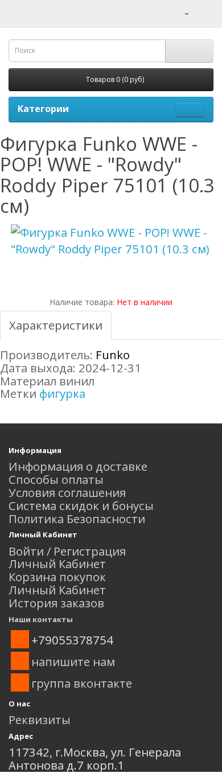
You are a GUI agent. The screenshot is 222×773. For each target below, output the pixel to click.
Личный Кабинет (57, 563)
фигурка (62, 393)
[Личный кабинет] (179, 12)
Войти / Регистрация (67, 551)
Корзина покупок (57, 577)
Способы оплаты (56, 479)
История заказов (56, 603)
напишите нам (73, 661)
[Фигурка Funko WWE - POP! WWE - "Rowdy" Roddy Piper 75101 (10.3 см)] (111, 241)
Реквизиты (40, 719)
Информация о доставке (78, 466)
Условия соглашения (67, 492)
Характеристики (55, 325)
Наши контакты (41, 619)
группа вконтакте (81, 683)
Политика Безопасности (77, 519)
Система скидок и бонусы (81, 505)
